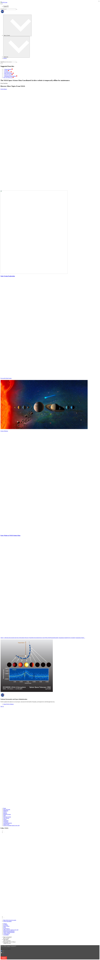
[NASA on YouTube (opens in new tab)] (3, 917)
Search (2, 9)
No (3, 952)
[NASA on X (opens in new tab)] (44, 916)
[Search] (16, 9)
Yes (3, 950)
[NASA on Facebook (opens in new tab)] (3, 831)
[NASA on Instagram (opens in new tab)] (3, 832)
